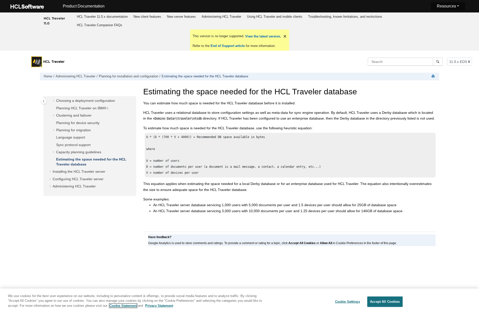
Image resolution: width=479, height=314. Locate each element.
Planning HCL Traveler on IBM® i (82, 108)
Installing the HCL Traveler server (79, 172)
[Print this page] (433, 76)
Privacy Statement (159, 306)
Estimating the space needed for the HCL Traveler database (205, 76)
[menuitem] (102, 16)
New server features (181, 16)
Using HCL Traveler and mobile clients (274, 16)
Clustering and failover (74, 116)
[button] (54, 101)
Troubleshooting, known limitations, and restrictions (345, 16)
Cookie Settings (347, 302)
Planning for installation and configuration (128, 76)
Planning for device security (78, 123)
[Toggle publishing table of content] (43, 101)
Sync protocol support (73, 145)
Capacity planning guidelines (78, 152)
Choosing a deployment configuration (85, 101)
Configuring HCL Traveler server (78, 179)
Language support (70, 138)
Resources (446, 6)
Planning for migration (73, 130)
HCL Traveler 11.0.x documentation (102, 16)
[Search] (438, 62)
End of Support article (228, 46)
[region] (239, 301)
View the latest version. (262, 36)
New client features (147, 16)
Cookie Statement (123, 306)
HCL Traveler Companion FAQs (99, 25)
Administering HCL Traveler (221, 16)
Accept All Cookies (385, 302)
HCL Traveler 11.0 (54, 20)
